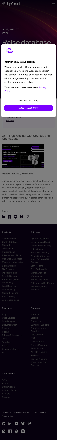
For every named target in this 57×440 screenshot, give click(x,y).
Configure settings (28, 101)
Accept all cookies (28, 108)
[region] (28, 80)
